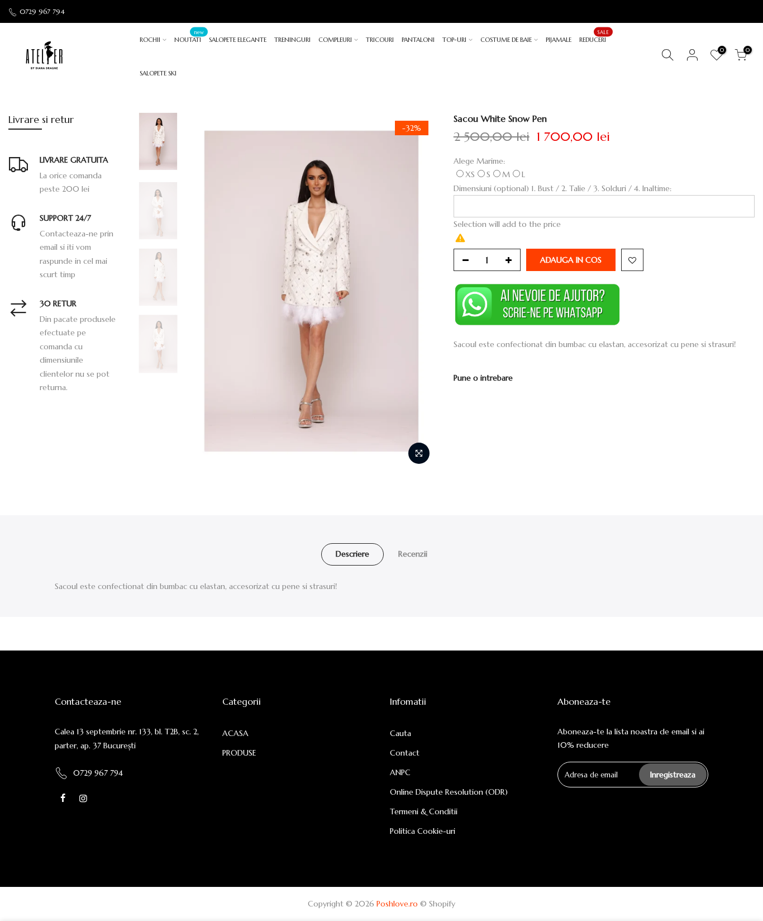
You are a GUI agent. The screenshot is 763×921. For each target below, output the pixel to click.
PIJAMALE (558, 40)
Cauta (400, 733)
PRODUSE (239, 753)
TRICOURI (380, 40)
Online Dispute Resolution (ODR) (449, 792)
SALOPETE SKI (158, 73)
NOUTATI (189, 36)
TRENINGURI (292, 40)
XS (470, 174)
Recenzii (412, 554)
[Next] (417, 291)
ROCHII (150, 40)
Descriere (352, 554)
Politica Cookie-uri (422, 831)
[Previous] (205, 291)
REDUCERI (594, 36)
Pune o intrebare (483, 378)
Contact (404, 753)
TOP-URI (454, 40)
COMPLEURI (335, 40)
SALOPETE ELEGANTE (237, 40)
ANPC (400, 772)
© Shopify (437, 904)
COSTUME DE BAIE (506, 40)
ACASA (235, 733)
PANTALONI (418, 40)
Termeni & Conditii (423, 811)
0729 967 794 (42, 11)
